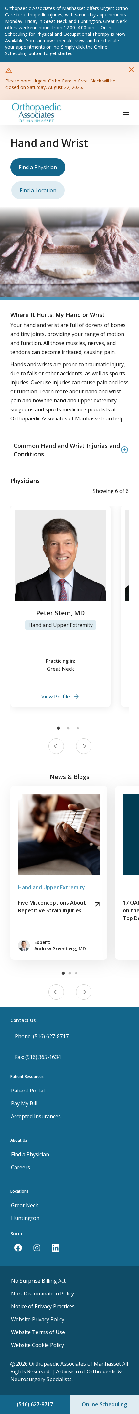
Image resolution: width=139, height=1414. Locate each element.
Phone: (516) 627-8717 (42, 1036)
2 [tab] (68, 728)
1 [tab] (58, 728)
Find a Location (38, 190)
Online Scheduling (104, 1404)
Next (83, 746)
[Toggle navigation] (126, 112)
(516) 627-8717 (35, 1404)
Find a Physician (38, 167)
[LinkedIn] (55, 1247)
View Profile (55, 696)
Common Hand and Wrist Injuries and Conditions (67, 450)
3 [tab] (77, 728)
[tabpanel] (60, 606)
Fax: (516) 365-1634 (38, 1057)
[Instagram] (37, 1247)
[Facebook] (18, 1247)
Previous (56, 746)
